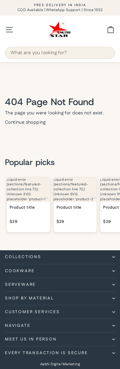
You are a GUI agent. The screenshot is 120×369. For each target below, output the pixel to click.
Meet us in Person (31, 339)
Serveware (20, 285)
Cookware (19, 271)
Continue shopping (25, 122)
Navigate (17, 326)
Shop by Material (29, 298)
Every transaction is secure (46, 353)
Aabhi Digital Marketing (60, 364)
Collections (23, 257)
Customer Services (32, 312)
